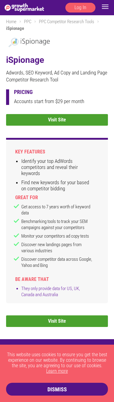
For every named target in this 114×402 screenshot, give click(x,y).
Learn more (57, 371)
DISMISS (57, 389)
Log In (80, 7)
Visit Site (57, 120)
